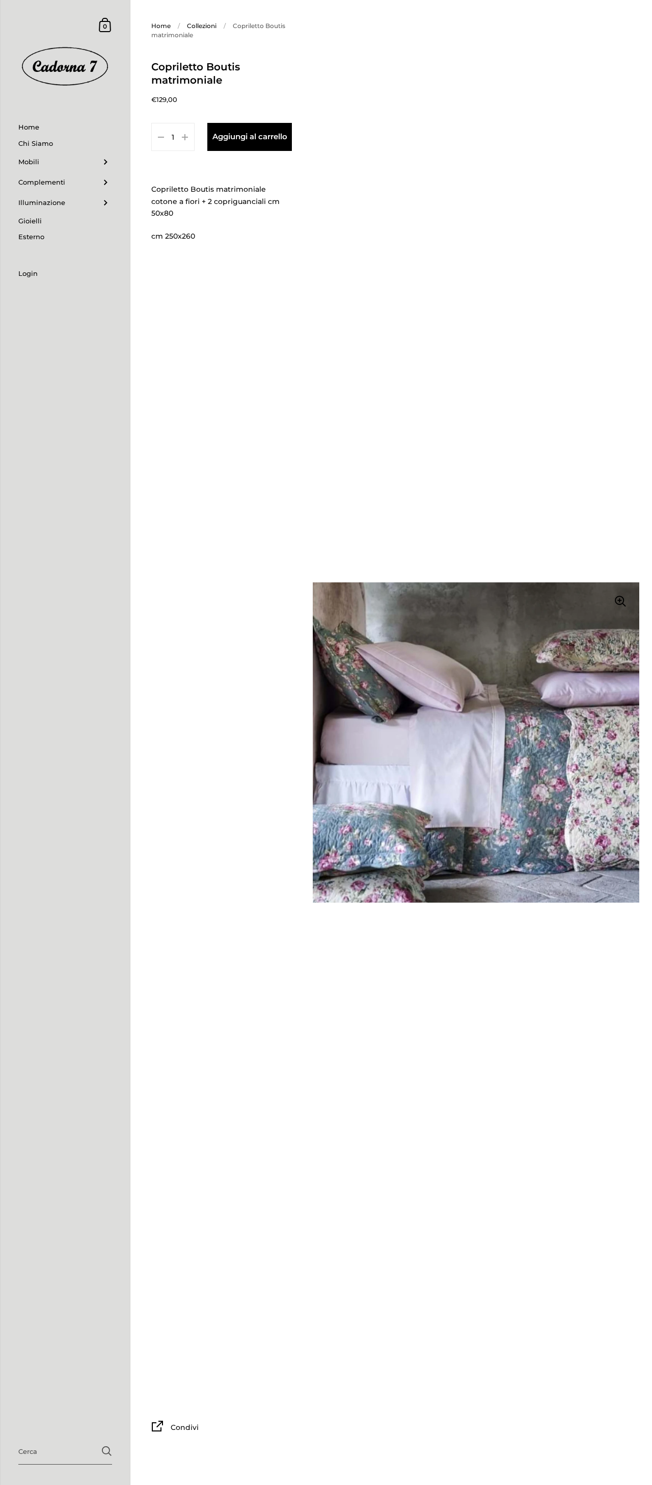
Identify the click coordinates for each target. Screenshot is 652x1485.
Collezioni (201, 26)
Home (161, 26)
